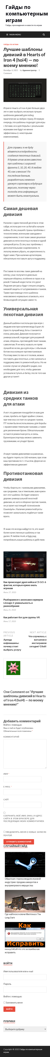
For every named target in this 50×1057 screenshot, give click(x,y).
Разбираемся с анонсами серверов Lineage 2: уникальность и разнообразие (23, 602)
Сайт (6, 799)
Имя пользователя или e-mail (18, 971)
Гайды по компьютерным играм (27, 14)
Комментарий (11, 737)
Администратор (29, 70)
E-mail (7, 787)
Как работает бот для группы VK (21, 617)
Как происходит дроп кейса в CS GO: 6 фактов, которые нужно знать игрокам (24, 585)
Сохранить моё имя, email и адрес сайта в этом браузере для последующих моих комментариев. (23, 818)
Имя (6, 774)
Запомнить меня (14, 1002)
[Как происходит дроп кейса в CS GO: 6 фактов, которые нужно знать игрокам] (25, 579)
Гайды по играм (10, 44)
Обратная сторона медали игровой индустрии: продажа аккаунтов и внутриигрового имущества (23, 882)
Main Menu (15, 34)
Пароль (7, 984)
